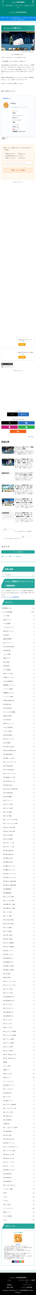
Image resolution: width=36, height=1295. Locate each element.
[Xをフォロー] (9, 423)
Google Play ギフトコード (25, 339)
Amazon (22, 344)
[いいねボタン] (3, 138)
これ (21, 592)
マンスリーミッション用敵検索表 (10, 597)
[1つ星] (2, 91)
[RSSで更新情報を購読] (18, 431)
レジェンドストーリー (8, 366)
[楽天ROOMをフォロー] (9, 427)
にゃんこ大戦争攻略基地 (18, 2)
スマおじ (18, 1244)
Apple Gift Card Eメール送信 (25, 352)
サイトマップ (26, 1285)
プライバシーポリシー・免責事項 (27, 1281)
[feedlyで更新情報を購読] (26, 427)
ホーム (9, 1280)
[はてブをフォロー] (26, 423)
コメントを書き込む (18, 552)
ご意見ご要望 (9, 1287)
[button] (32, 575)
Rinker (23, 341)
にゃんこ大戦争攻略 (7, 364)
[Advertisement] (18, 259)
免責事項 (9, 1285)
